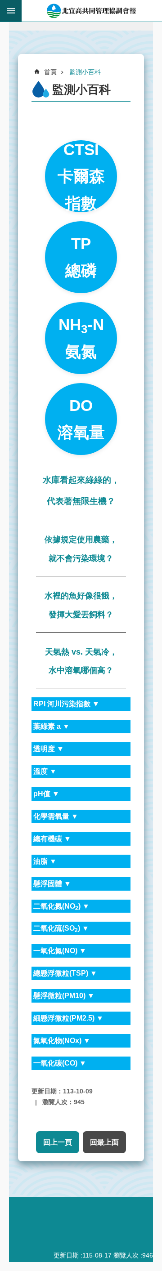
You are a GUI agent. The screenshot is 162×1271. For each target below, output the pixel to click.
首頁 (50, 72)
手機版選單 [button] (11, 11)
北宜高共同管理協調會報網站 (92, 11)
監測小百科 (85, 72)
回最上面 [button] (104, 1142)
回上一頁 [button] (57, 1142)
